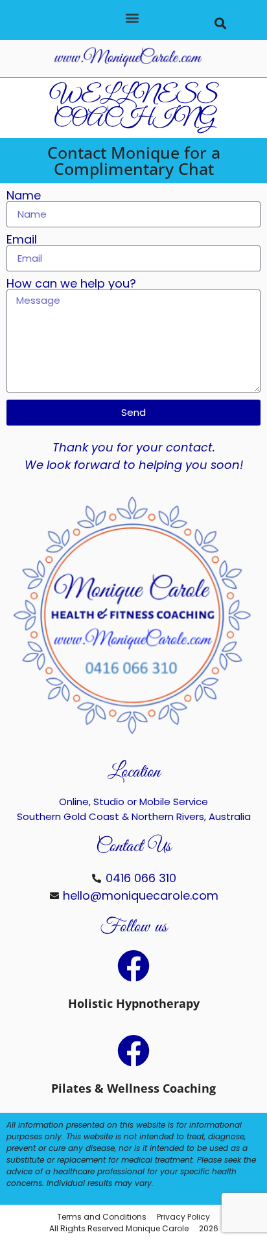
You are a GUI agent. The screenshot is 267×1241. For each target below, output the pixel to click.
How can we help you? (71, 284)
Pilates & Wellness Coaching (133, 1088)
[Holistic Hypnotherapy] (133, 966)
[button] (132, 17)
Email (21, 239)
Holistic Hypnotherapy (134, 1003)
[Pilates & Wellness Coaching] (133, 1050)
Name (23, 195)
